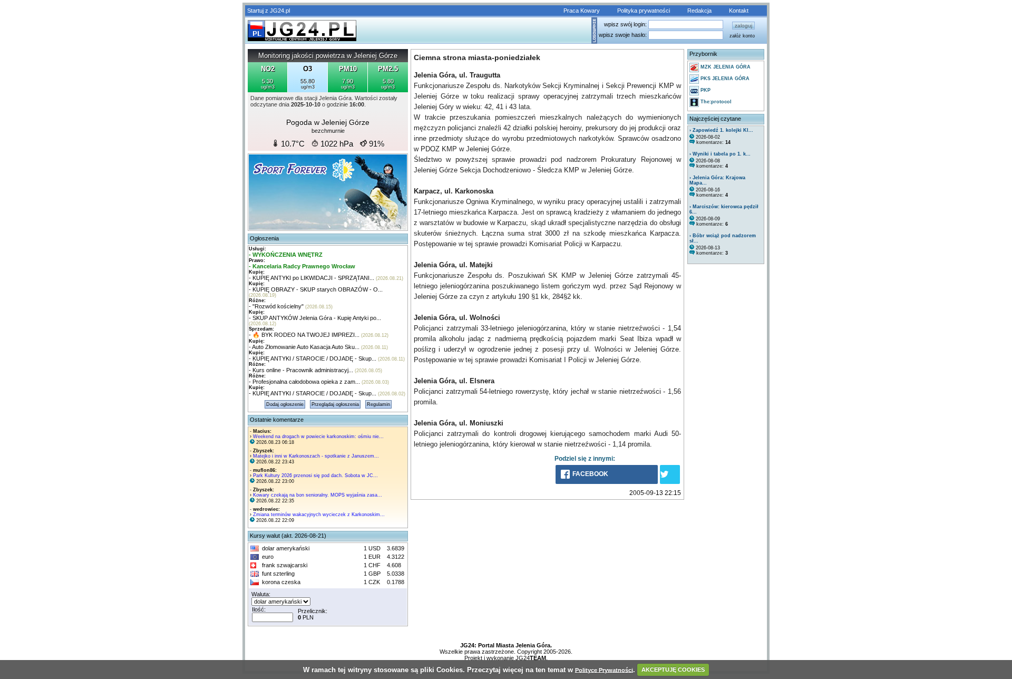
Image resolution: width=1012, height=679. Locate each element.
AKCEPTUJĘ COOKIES (673, 669)
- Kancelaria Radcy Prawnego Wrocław (302, 266)
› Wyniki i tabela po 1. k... (720, 154)
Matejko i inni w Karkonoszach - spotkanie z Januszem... (316, 456)
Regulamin (378, 404)
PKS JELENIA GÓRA (724, 78)
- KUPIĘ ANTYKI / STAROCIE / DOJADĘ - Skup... (312, 358)
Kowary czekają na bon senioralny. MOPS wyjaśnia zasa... (317, 495)
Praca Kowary (581, 10)
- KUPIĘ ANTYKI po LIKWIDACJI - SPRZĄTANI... (311, 278)
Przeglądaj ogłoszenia (335, 404)
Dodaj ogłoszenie (285, 404)
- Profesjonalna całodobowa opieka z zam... (304, 382)
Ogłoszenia (264, 238)
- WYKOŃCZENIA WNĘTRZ (286, 254)
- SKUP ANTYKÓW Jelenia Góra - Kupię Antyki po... (315, 318)
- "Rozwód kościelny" (276, 306)
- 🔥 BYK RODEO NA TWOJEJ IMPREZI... (304, 335)
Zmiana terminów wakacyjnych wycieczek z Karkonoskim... (319, 514)
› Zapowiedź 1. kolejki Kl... (721, 130)
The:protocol (715, 101)
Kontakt (738, 10)
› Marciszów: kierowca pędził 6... (723, 209)
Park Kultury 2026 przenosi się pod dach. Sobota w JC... (315, 475)
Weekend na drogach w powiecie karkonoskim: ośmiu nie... (318, 436)
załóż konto (742, 35)
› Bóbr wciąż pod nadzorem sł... (722, 238)
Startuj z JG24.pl (268, 10)
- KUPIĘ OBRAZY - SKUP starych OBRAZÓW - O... (316, 289)
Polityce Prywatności (604, 669)
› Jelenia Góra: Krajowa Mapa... (717, 180)
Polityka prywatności (643, 10)
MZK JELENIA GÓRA (725, 67)
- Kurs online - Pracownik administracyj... (301, 370)
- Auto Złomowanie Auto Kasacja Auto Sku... (304, 347)
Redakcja (699, 10)
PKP (705, 90)
